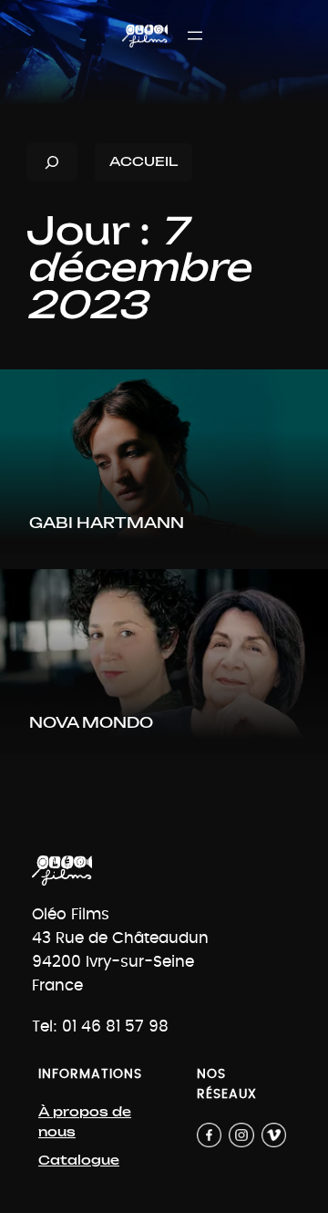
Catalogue (78, 1160)
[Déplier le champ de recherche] (51, 161)
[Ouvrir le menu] (195, 36)
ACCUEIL (143, 162)
